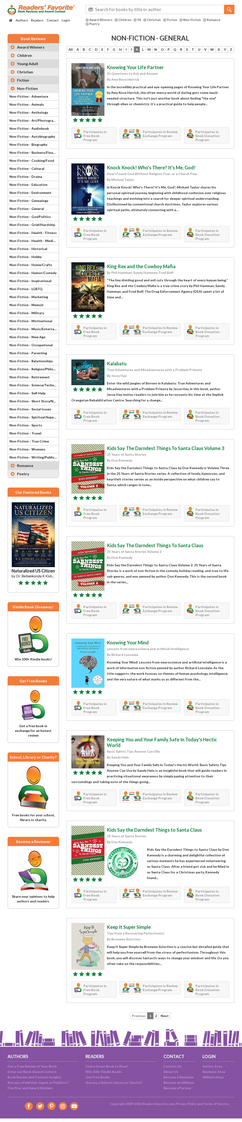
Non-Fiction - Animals (26, 104)
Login (66, 20)
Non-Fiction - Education (28, 185)
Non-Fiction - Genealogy (28, 201)
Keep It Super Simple (129, 927)
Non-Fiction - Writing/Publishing (34, 457)
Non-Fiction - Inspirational (30, 281)
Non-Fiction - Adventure (28, 96)
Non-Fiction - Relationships (31, 361)
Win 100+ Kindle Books (104, 1072)
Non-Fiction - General (26, 209)
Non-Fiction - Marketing (28, 297)
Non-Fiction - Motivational (30, 321)
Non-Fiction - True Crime (29, 441)
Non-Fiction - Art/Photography (34, 120)
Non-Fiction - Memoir (26, 305)
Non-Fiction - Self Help (27, 393)
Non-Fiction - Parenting (28, 353)
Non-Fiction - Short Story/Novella (34, 401)
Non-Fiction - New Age (27, 337)
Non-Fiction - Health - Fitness (33, 233)
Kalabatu (116, 363)
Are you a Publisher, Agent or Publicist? (38, 1082)
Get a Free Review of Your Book (32, 1066)
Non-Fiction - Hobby (25, 257)
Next (165, 1016)
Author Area (212, 1066)
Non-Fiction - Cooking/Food (31, 160)
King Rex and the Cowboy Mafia (141, 266)
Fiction (172, 20)
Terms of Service (216, 1104)
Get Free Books (98, 1077)
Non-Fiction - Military (26, 313)
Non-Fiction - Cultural (26, 169)
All (71, 49)
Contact (53, 20)
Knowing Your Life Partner (135, 67)
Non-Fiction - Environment (30, 193)
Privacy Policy (186, 1104)
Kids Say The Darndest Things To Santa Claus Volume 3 (165, 448)
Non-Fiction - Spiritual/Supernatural (34, 417)
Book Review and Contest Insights (34, 1077)
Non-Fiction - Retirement (29, 377)
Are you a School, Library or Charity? (114, 1082)
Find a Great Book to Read (106, 1066)
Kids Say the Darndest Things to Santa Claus (154, 830)
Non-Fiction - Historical (28, 249)
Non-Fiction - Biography (28, 144)
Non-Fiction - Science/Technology (34, 385)
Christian (154, 20)
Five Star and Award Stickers (30, 1088)
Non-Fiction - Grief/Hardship (32, 225)
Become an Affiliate (179, 1082)
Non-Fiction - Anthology (28, 112)
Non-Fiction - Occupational (31, 345)
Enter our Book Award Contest (32, 1072)
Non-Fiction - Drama (25, 177)
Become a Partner (178, 1088)
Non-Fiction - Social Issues (30, 409)
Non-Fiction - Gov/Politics (30, 217)
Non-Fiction (192, 20)
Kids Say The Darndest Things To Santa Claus (155, 545)
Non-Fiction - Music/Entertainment (34, 329)
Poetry (94, 24)
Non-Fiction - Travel (25, 433)
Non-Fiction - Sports (25, 425)
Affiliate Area (213, 1077)
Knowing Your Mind (128, 642)
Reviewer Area (214, 1072)
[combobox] (160, 9)
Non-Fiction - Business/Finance (33, 152)
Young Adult (27, 63)
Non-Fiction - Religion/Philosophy (34, 369)
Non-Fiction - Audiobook (29, 128)
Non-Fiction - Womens (27, 449)
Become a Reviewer (179, 1077)
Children (124, 20)
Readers (37, 20)
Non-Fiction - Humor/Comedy (32, 273)
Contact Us (173, 1066)
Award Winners (100, 20)
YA (139, 20)
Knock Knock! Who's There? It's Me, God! (151, 167)
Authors (22, 20)
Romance (213, 20)
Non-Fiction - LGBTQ (26, 289)
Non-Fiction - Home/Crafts (30, 265)
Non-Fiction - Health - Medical (33, 241)
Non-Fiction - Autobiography (32, 136)
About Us (171, 1072)
